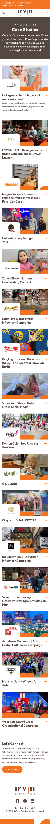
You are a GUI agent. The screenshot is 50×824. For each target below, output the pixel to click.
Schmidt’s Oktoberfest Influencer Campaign (17, 320)
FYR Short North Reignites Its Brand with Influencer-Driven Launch (22, 153)
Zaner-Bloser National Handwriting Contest (17, 280)
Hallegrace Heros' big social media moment (21, 97)
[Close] (46, 2)
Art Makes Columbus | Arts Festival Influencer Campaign (22, 643)
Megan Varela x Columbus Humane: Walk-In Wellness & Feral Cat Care (21, 197)
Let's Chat (12, 769)
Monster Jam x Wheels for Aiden (20, 683)
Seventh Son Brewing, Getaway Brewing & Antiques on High (24, 601)
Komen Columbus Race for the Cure (20, 445)
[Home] (25, 13)
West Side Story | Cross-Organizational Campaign (20, 723)
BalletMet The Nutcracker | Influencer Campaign (20, 559)
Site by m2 (29, 808)
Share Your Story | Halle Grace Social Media (18, 405)
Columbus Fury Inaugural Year (19, 240)
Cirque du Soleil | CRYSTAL (20, 520)
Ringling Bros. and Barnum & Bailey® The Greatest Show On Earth (23, 363)
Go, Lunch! (9, 484)
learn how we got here (12, 5)
